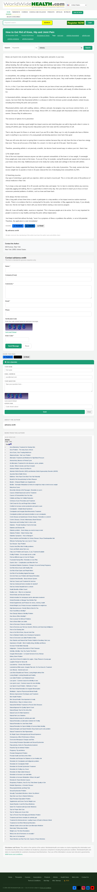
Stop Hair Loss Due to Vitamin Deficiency (21, 796)
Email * (7, 301)
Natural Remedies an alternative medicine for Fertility (25, 721)
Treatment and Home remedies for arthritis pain (23, 817)
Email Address (10, 374)
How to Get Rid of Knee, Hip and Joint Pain (22, 632)
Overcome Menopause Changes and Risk (22, 739)
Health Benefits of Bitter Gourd (18, 589)
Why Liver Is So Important (17, 836)
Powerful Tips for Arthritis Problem (19, 747)
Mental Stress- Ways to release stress (21, 702)
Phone (7, 310)
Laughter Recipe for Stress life (18, 662)
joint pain (60, 35)
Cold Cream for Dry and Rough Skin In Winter (23, 503)
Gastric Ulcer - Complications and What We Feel (24, 562)
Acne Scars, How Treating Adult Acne (20, 452)
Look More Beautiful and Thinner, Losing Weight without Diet (27, 672)
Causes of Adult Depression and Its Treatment (23, 492)
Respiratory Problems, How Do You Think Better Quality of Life (28, 782)
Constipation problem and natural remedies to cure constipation (28, 514)
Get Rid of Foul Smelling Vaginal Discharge (22, 573)
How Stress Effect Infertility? (18, 616)
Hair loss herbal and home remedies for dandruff (23, 584)
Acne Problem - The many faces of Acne (21, 449)
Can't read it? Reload (11, 400)
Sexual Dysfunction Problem (18, 790)
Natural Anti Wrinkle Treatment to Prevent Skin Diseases (26, 704)
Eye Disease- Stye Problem (18, 543)
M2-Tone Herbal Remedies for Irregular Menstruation (25, 688)
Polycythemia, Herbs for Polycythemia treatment (23, 745)
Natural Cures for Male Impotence (19, 712)
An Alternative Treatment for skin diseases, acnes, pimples (26, 463)
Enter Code (9, 403)
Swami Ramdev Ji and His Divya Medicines (22, 804)
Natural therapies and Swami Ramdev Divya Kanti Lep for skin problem (30, 729)
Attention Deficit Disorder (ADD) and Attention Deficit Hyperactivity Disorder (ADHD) (34, 471)
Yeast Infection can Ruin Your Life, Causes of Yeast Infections (27, 839)
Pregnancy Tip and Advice (17, 750)
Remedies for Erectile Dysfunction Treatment (23, 766)
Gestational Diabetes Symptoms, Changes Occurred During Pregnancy (30, 565)
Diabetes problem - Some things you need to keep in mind (26, 530)
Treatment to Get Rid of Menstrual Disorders (22, 823)
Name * (7, 266)
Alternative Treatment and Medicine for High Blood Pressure (27, 457)
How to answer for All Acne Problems (20, 619)
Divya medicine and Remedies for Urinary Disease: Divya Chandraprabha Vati (32, 538)
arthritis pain (86, 35)
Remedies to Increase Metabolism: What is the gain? (25, 777)
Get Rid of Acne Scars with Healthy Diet (21, 568)
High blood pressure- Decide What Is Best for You (24, 608)
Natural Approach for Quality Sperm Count (22, 707)
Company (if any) (11, 275)
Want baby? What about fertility (19, 828)
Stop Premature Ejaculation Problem (20, 798)
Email (41, 226)
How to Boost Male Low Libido (18, 621)
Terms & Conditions (34, 880)
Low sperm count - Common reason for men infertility (25, 683)
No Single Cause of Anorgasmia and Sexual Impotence (25, 734)
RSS (67, 880)
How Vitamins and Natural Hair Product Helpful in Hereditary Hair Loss (30, 640)
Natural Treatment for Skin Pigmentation (21, 731)
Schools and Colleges (37, 12)
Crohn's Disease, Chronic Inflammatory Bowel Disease (25, 519)
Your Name (8, 366)
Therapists (16, 12)
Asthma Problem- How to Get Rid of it (20, 468)
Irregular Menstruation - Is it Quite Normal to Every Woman (27, 653)
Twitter (19, 357)
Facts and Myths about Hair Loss (19, 549)
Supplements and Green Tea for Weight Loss (23, 801)
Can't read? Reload (10, 332)
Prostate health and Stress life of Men (20, 755)
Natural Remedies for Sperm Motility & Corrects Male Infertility (27, 726)
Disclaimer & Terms (43, 35)
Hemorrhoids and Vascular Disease (20, 594)
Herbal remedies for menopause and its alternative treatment (27, 597)
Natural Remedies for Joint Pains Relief (21, 723)
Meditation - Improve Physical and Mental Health (23, 691)
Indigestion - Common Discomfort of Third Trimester (25, 648)
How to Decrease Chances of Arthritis (20, 624)
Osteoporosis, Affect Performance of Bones (22, 737)
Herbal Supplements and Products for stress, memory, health (27, 602)
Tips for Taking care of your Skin (19, 812)
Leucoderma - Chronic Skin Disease (20, 664)
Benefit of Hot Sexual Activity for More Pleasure (23, 479)
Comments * (9, 284)
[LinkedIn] (88, 888)
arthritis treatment (27, 39)
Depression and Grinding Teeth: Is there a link (23, 522)
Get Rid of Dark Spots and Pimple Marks (21, 570)
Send (44, 412)
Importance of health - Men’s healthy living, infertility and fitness (28, 643)
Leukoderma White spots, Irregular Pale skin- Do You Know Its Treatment (31, 667)
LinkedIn (31, 226)
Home (8, 12)
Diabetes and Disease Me (17, 527)
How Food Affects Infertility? (18, 610)
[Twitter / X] (79, 888)
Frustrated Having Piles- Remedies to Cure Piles (24, 559)
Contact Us (85, 877)
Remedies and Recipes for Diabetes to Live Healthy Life (26, 758)
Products (51, 12)
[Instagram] (83, 888)
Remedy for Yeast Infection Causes (20, 780)
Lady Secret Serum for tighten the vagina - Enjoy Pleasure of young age (30, 659)
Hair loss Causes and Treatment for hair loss (23, 581)
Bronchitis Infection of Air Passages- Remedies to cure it (26, 490)
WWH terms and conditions (13, 854)
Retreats (67, 12)
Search (87, 48)
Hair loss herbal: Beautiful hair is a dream (21, 586)
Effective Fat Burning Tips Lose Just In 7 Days (23, 541)
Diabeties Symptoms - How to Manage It (21, 535)
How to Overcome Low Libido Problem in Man (23, 637)
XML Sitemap (56, 880)
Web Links (75, 877)
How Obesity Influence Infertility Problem (21, 613)
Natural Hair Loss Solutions (17, 715)
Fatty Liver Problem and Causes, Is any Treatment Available (27, 551)
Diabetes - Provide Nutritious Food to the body (23, 525)
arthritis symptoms (13, 39)
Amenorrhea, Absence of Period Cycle (21, 460)
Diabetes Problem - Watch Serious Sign (21, 533)
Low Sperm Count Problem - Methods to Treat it (23, 686)
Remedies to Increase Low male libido (20, 774)
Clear (89, 412)
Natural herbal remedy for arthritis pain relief (22, 718)
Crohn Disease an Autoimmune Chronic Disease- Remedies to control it (30, 517)
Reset (27, 346)
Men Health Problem (15, 696)
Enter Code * (9, 336)
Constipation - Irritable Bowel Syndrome (21, 509)
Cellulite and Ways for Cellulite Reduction (21, 498)
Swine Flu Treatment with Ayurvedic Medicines (23, 806)
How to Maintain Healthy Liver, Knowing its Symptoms (25, 635)
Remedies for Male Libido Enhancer (20, 772)
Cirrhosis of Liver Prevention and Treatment (22, 501)
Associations (37, 877)
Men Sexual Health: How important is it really (22, 699)
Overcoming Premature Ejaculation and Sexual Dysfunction (27, 742)
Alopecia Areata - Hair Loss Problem (20, 455)
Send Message (13, 346)
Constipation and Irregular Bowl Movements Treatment (25, 511)
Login (90, 23)
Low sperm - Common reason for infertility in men (24, 680)
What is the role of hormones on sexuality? (22, 833)
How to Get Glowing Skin (17, 629)
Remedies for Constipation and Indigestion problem (24, 761)
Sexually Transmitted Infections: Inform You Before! (24, 793)
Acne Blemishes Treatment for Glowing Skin (22, 447)
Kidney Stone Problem (16, 656)
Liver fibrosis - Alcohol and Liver (19, 670)
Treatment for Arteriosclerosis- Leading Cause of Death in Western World (31, 820)
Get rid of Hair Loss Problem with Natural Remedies (24, 576)
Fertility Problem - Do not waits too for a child (22, 554)
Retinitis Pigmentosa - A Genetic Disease (21, 785)
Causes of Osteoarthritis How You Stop (21, 495)
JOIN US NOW (77, 12)
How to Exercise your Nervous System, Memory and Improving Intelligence (31, 627)
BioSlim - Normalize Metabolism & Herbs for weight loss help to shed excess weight (33, 484)
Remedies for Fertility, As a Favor (19, 769)
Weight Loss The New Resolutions (20, 831)
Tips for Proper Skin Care (17, 809)
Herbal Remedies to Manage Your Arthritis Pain (23, 600)
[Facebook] (74, 888)
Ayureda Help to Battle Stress (18, 474)
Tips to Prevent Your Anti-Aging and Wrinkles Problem (25, 815)
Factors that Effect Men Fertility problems (21, 546)
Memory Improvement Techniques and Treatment (24, 694)
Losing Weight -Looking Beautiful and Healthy (23, 675)
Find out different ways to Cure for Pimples (22, 557)
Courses (25, 12)
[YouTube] (92, 888)
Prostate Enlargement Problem (18, 753)
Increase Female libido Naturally (19, 645)
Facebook (19, 226)
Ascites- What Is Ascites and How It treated (22, 466)
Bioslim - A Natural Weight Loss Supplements (22, 482)
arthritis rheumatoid (72, 35)
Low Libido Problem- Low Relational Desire (22, 678)
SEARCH (47, 23)
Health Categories (13, 16)
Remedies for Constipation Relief (19, 764)
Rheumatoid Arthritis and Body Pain (20, 788)
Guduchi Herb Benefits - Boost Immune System (23, 578)
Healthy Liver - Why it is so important (20, 592)
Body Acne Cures (15, 487)
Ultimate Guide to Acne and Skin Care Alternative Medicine (26, 825)
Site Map (46, 880)
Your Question (10, 381)
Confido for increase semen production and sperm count (26, 506)
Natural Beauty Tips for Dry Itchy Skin (21, 710)
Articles (59, 12)
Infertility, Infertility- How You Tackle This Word (23, 651)
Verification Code (11, 319)
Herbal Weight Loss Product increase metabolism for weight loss (28, 605)
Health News (65, 877)
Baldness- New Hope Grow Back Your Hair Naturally (25, 476)
